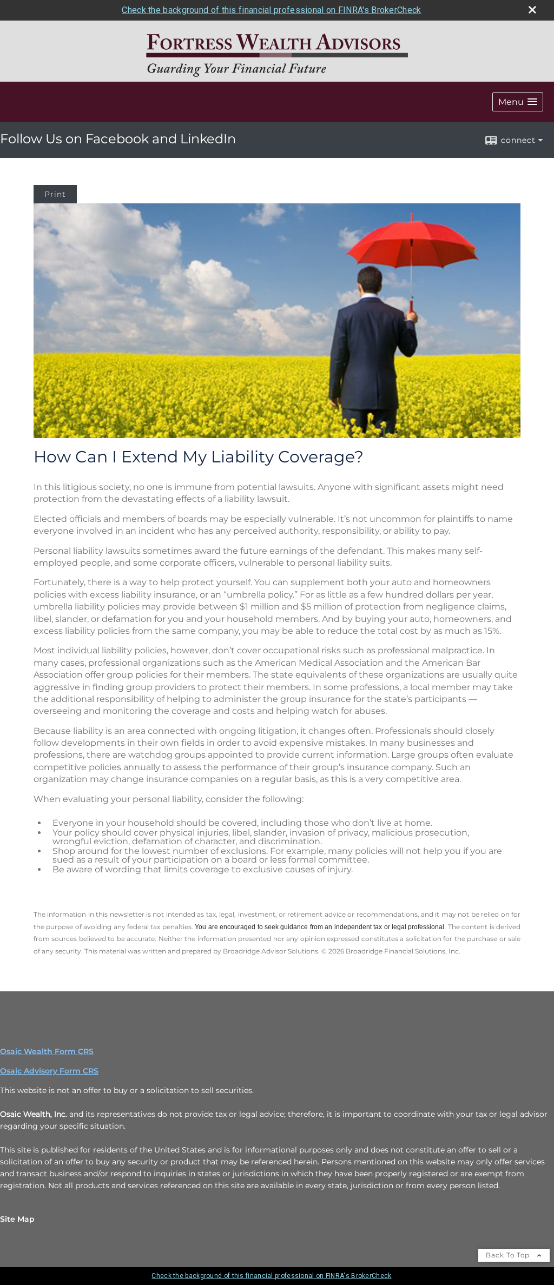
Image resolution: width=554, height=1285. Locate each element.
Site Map (17, 1219)
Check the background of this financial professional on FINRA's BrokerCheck (271, 10)
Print (55, 194)
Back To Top (509, 1255)
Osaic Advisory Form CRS (49, 1071)
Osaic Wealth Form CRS (47, 1051)
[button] (517, 101)
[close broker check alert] (532, 9)
